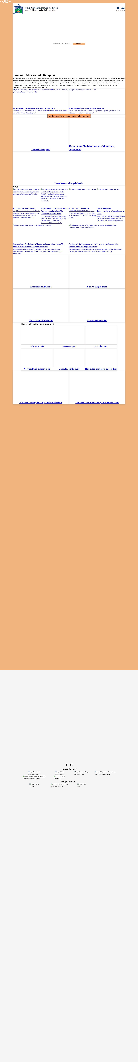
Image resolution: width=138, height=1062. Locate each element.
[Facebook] (66, 764)
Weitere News (17, 253)
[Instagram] (71, 764)
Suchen (78, 44)
